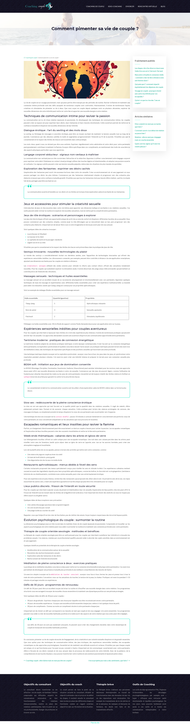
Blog (163, 6)
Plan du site (95, 722)
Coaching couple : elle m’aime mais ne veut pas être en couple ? (49, 660)
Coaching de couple (95, 6)
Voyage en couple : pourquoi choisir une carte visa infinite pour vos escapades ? (148, 94)
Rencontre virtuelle (147, 6)
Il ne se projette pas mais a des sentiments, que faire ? (108, 660)
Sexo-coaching (115, 6)
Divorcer (130, 6)
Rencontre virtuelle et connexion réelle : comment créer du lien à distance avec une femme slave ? (149, 77)
